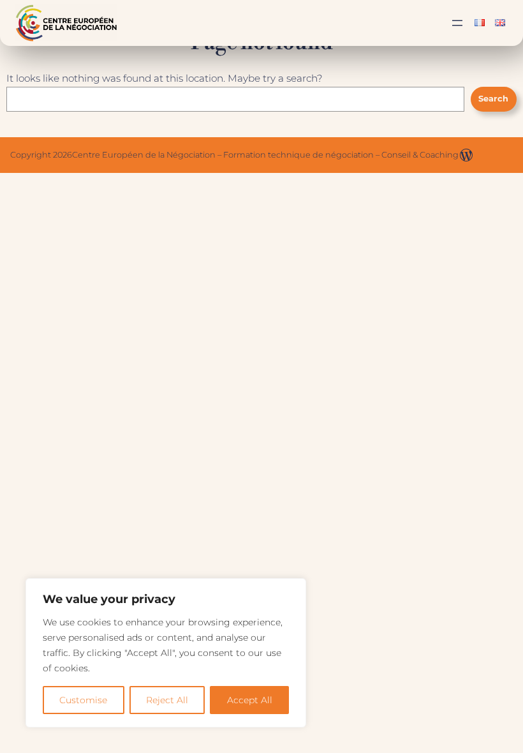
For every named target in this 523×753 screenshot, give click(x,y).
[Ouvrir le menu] (457, 23)
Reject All (167, 700)
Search (493, 98)
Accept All (249, 700)
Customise (83, 700)
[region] (166, 652)
